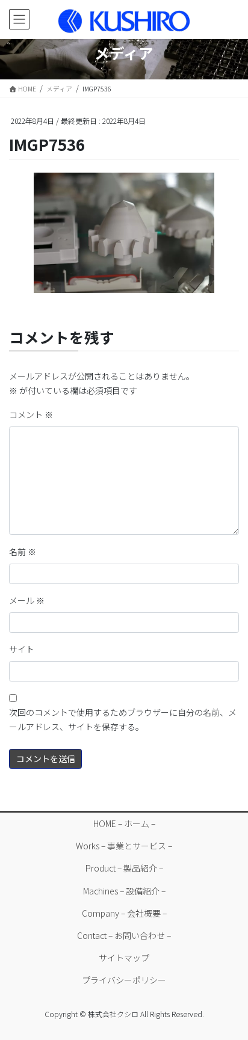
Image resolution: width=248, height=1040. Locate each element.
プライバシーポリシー (124, 980)
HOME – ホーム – (124, 823)
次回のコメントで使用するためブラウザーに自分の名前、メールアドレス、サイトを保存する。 (123, 719)
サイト (21, 649)
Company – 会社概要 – (124, 913)
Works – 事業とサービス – (124, 846)
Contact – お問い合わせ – (124, 935)
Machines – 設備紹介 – (124, 891)
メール (27, 600)
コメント (31, 414)
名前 (22, 552)
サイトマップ (124, 958)
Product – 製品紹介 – (124, 868)
